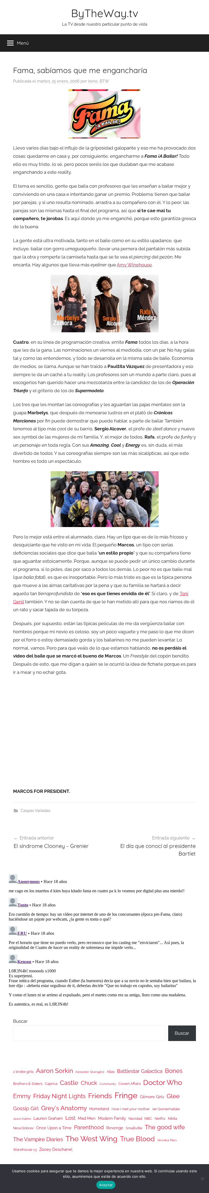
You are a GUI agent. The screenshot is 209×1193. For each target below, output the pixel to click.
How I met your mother (131, 1109)
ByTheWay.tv (104, 13)
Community (108, 1083)
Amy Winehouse (134, 264)
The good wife (165, 1127)
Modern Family (112, 1118)
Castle (69, 1082)
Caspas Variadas (35, 810)
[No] (202, 1178)
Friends (100, 1095)
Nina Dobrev (23, 1128)
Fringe (126, 1095)
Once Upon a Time (54, 1127)
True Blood (137, 1139)
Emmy (22, 1096)
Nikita (172, 1118)
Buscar (20, 1021)
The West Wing (92, 1138)
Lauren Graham (48, 1118)
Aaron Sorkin (54, 1070)
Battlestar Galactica (139, 1071)
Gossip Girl (26, 1108)
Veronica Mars (167, 1140)
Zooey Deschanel (55, 1149)
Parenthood (89, 1127)
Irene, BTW (98, 81)
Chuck (89, 1083)
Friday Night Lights (59, 1096)
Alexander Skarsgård (89, 1071)
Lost (70, 1118)
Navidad (135, 1118)
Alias (111, 1072)
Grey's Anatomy (64, 1108)
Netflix (160, 1118)
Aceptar (106, 1185)
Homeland (99, 1108)
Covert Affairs (129, 1084)
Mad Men (87, 1118)
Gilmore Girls (152, 1096)
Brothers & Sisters (27, 1084)
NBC (148, 1118)
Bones (174, 1070)
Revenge (114, 1127)
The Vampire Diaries (38, 1139)
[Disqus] (104, 940)
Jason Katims (22, 1118)
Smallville (134, 1128)
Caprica (51, 1084)
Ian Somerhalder (166, 1109)
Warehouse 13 (25, 1150)
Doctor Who (162, 1082)
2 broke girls (23, 1072)
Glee (173, 1096)
